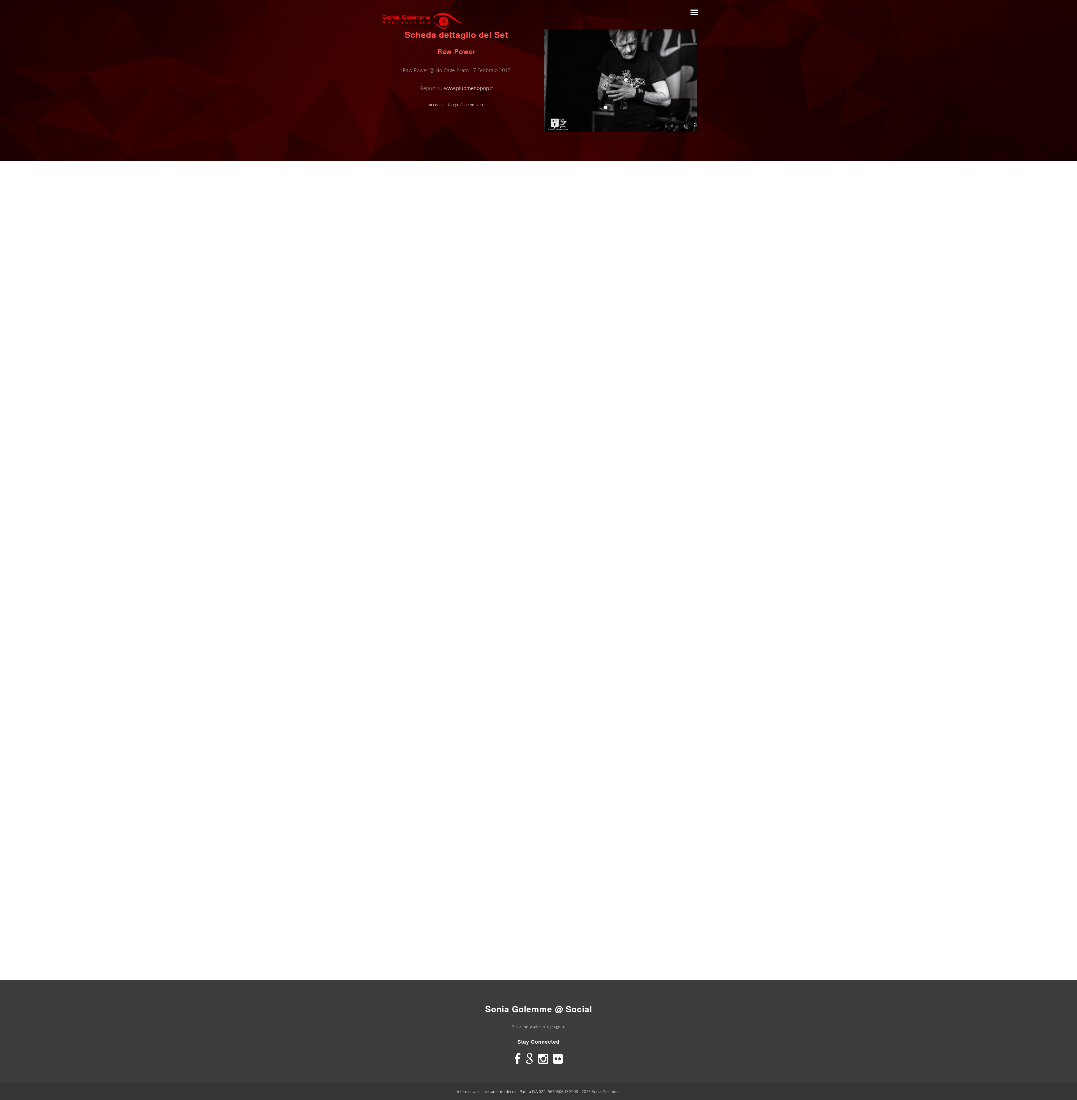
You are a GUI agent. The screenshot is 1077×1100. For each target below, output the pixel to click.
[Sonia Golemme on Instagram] (543, 1058)
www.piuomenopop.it (468, 88)
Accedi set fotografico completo (456, 104)
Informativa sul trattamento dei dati (488, 1091)
